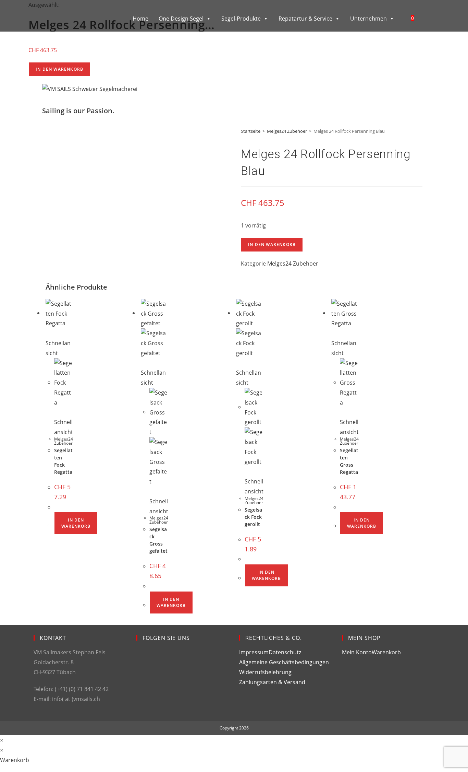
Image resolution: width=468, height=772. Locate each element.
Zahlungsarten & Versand (272, 682)
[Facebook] (141, 659)
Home (140, 18)
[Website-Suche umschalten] (427, 18)
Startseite (250, 131)
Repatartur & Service (305, 18)
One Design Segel (181, 18)
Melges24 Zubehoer (287, 131)
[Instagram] (141, 684)
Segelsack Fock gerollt (253, 516)
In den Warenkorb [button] (75, 523)
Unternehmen (368, 18)
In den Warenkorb (59, 69)
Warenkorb (386, 652)
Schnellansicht (58, 348)
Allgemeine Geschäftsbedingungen (284, 662)
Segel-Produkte (241, 18)
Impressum (254, 652)
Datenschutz (285, 652)
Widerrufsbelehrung (265, 672)
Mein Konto (357, 652)
